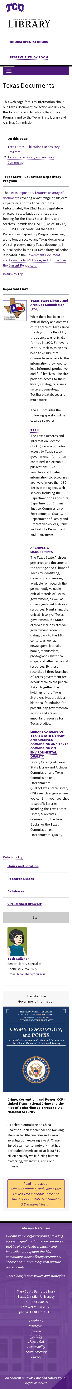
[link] (15, 7)
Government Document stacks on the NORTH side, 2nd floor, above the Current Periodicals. (34, 260)
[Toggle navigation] (9, 70)
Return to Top (13, 274)
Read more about (36, 1193)
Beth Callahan (18, 958)
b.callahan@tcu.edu (31, 974)
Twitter (36, 1331)
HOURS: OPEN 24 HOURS (29, 42)
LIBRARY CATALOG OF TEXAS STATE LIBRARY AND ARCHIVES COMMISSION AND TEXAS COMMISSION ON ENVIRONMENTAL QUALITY (49, 744)
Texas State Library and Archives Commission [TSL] (49, 304)
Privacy (36, 1357)
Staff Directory (36, 1352)
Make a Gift (36, 1341)
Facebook (36, 1320)
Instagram (36, 1326)
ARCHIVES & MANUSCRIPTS (41, 549)
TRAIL (34, 430)
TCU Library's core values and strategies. (36, 1276)
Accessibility (36, 1346)
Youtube (36, 1336)
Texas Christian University (43, 1378)
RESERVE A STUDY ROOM (29, 57)
